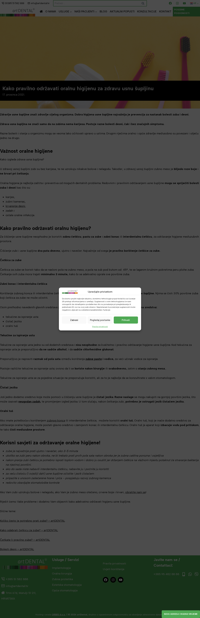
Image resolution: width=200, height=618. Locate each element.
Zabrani (74, 320)
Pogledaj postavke (100, 320)
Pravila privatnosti (100, 326)
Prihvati (126, 320)
